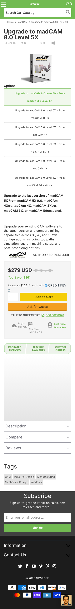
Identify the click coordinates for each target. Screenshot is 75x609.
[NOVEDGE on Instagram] (54, 566)
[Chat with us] (66, 600)
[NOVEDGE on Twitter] (20, 566)
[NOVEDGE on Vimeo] (41, 566)
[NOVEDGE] (34, 4)
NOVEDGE (42, 578)
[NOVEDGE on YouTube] (34, 566)
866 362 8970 (55, 315)
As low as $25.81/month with (26, 285)
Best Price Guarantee (60, 326)
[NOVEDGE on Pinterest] (48, 566)
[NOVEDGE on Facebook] (27, 566)
